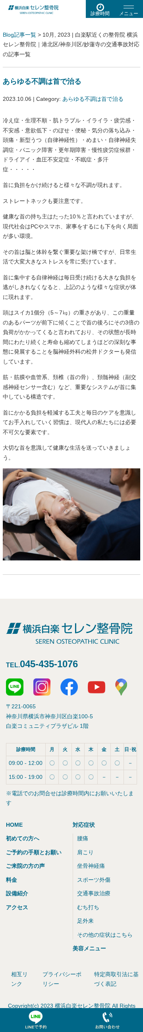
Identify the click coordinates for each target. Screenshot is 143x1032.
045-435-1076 (49, 664)
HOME (14, 825)
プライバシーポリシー (62, 979)
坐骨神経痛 (91, 866)
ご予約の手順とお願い (34, 852)
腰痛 (82, 838)
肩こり (85, 852)
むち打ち (88, 907)
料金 (11, 880)
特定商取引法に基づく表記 (116, 979)
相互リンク (19, 979)
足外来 (85, 921)
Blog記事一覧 (19, 34)
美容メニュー (89, 948)
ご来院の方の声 (25, 866)
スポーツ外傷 (93, 880)
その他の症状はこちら (105, 935)
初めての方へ (22, 838)
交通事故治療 (93, 893)
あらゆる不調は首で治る (42, 81)
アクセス (17, 907)
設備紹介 (17, 893)
